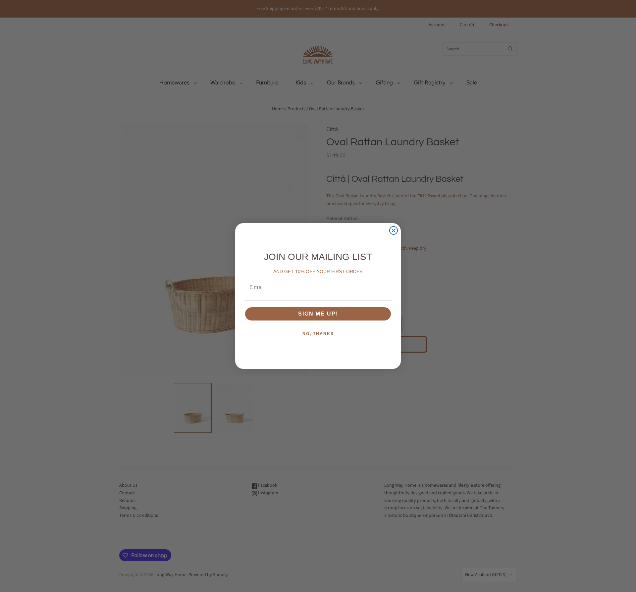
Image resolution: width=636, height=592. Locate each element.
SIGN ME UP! (318, 314)
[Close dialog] (394, 230)
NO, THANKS (318, 333)
